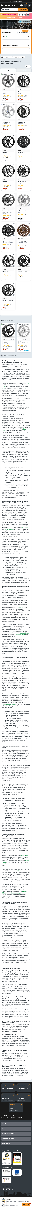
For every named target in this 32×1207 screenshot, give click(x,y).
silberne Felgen (24, 633)
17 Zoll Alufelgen (9, 529)
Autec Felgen (24, 855)
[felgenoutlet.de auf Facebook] (3, 1189)
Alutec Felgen (20, 871)
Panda (4, 386)
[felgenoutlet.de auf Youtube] (12, 1189)
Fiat (6, 57)
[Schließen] (30, 14)
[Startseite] (2, 57)
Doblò (3, 430)
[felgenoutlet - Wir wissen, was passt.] (8, 5)
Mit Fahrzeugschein (24, 32)
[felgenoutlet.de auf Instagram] (8, 1189)
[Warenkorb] (29, 5)
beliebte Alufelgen (16, 893)
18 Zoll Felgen (20, 607)
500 (28, 383)
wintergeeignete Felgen (8, 704)
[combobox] (16, 36)
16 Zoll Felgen (26, 527)
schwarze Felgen (20, 634)
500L (24, 429)
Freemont (17, 57)
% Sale (23, 70)
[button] (16, 1124)
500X (24, 388)
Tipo (3, 388)
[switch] (3, 1205)
